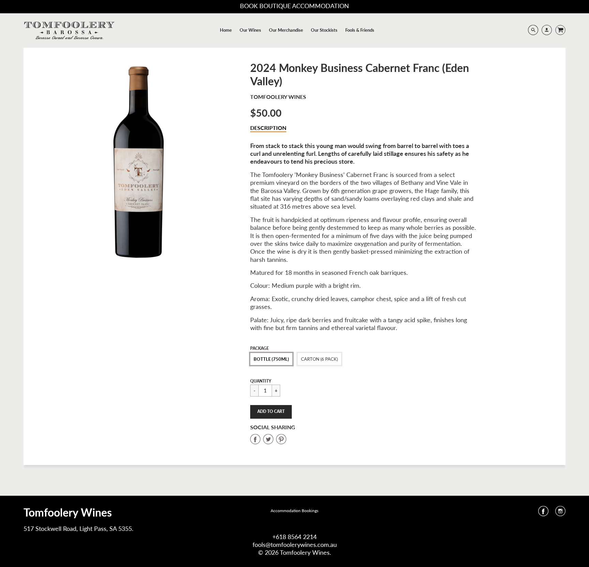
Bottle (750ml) (271, 359)
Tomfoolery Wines (278, 96)
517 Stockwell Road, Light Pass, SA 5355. (78, 528)
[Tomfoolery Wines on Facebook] (543, 513)
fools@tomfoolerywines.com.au (295, 544)
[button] (271, 412)
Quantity (260, 381)
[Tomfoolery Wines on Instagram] (560, 513)
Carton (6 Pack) (319, 359)
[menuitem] (225, 30)
